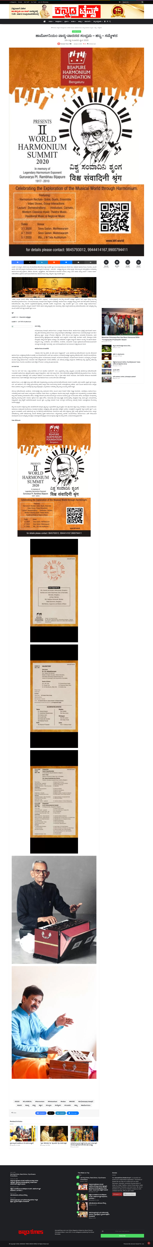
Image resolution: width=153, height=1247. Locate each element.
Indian (64, 1101)
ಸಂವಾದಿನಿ (68, 1105)
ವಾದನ (20, 1105)
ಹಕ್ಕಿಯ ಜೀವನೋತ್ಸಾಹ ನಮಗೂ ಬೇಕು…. (122, 345)
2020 (17, 1101)
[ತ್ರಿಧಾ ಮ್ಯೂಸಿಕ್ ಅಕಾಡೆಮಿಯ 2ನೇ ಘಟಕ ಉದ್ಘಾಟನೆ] (24, 1133)
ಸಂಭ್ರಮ (49, 1105)
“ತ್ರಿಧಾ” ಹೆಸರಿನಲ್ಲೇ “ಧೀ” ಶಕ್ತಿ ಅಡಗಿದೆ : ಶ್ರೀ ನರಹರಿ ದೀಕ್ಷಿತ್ (53, 1143)
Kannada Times (65, 44)
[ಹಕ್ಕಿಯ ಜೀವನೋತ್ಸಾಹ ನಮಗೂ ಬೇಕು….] (106, 348)
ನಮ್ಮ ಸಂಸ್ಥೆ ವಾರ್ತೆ (97, 21)
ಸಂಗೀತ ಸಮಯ (70, 27)
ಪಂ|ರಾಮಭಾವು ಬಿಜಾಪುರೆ (86, 1101)
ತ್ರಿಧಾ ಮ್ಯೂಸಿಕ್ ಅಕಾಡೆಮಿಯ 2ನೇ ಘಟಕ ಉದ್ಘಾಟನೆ (22, 1143)
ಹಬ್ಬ (76, 1105)
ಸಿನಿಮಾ (50, 21)
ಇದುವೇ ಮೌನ (116, 370)
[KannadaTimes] (76, 11)
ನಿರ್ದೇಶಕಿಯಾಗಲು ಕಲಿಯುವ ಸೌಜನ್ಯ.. (98, 1203)
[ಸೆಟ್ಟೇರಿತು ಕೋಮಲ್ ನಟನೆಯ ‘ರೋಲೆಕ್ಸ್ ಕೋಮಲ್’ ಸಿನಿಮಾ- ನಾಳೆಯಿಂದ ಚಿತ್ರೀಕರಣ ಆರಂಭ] (106, 364)
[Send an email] (70, 44)
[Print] (90, 262)
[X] (30, 262)
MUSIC (72, 1101)
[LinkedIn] (42, 262)
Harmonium (40, 1101)
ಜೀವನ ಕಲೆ (87, 21)
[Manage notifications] (148, 1243)
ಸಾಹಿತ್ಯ (79, 21)
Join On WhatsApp (43, 2)
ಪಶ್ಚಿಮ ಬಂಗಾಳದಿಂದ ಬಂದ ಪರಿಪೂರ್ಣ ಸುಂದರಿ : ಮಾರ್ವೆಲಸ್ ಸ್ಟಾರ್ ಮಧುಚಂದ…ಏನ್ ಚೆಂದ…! (98, 1196)
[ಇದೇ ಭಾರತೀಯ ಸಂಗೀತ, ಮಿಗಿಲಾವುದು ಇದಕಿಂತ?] (106, 379)
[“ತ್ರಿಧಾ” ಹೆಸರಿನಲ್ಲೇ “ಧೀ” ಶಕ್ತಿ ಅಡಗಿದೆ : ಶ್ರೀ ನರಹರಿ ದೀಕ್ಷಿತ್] (54, 1133)
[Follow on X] (69, 44)
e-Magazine (13, 2)
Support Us (117, 1194)
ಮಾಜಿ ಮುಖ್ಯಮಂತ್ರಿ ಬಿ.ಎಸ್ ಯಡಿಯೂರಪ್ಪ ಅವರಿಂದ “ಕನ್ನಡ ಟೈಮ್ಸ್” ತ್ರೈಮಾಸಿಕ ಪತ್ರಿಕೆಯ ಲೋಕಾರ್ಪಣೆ (99, 1214)
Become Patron (130, 1194)
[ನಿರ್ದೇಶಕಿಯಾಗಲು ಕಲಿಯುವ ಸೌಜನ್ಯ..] (83, 1206)
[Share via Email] (78, 262)
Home (54, 27)
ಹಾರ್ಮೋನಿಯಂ (86, 1105)
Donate (20, 2)
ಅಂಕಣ (73, 21)
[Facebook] (18, 262)
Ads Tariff (26, 2)
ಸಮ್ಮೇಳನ (58, 1105)
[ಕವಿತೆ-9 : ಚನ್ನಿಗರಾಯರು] (106, 356)
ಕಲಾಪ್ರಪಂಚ (58, 21)
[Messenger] (66, 262)
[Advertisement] (54, 1092)
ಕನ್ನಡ (58, 27)
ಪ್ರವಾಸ (66, 21)
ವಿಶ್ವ (34, 1105)
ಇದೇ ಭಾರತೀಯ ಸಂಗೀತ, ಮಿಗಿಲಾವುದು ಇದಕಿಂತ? (124, 376)
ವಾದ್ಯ (27, 1105)
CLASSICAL (28, 1101)
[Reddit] (54, 262)
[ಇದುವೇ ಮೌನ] (106, 371)
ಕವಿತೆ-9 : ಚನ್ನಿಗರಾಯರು (118, 354)
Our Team (33, 2)
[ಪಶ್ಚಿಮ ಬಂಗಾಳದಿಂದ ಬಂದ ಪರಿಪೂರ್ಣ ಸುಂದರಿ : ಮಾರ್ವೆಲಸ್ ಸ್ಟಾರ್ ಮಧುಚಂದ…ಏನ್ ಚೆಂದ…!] (83, 1197)
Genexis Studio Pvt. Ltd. (137, 1244)
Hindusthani (53, 1101)
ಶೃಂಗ (41, 1105)
